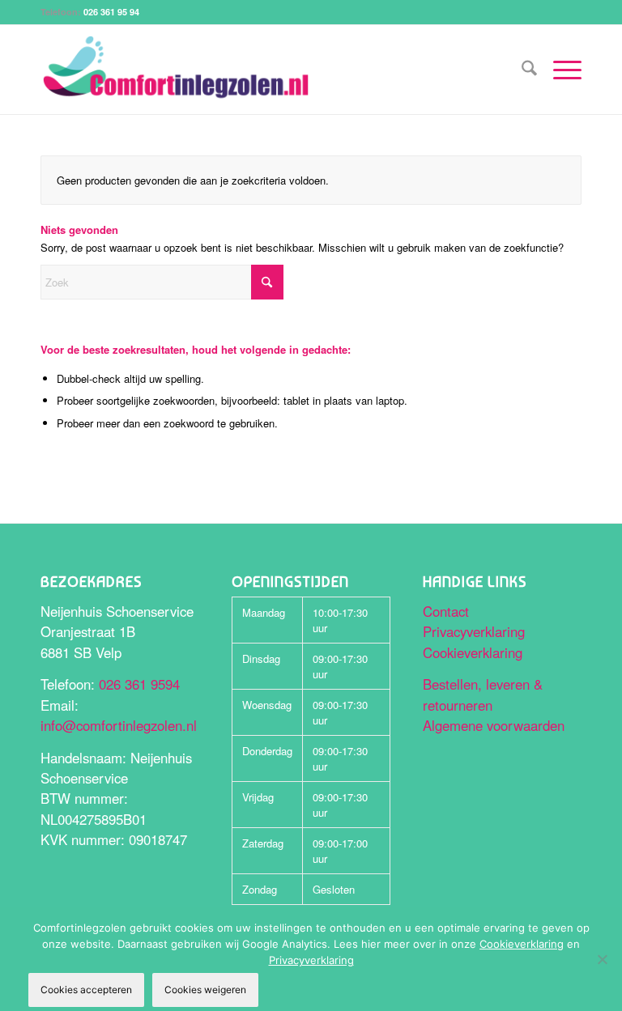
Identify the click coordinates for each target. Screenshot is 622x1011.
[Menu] (559, 69)
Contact (446, 611)
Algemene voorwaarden (493, 725)
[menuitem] (521, 69)
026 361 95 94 (111, 12)
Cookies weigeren (205, 989)
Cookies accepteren (86, 989)
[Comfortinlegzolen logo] (176, 69)
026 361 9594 (139, 684)
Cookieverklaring (472, 652)
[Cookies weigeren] (602, 959)
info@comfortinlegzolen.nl (118, 725)
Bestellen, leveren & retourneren (483, 694)
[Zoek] (521, 69)
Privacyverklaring (474, 631)
